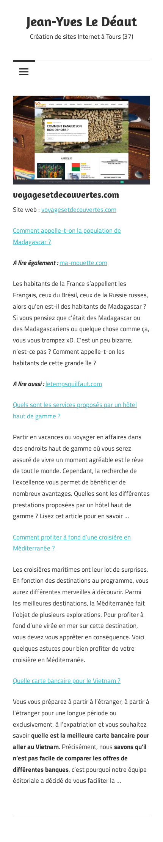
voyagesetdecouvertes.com (78, 209)
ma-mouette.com (83, 263)
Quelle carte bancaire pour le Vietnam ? (67, 681)
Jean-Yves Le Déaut (82, 21)
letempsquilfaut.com (73, 384)
